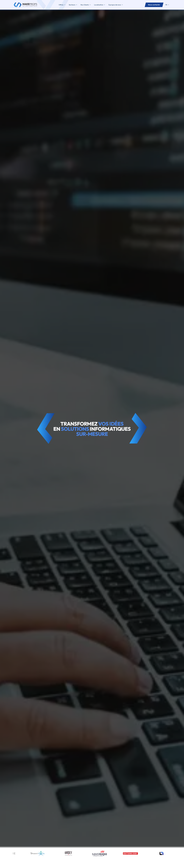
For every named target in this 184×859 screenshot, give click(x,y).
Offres (61, 5)
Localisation (98, 5)
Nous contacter (154, 5)
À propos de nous (115, 5)
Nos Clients (85, 5)
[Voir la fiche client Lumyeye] (86, 853)
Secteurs (72, 5)
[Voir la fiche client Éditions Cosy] (24, 853)
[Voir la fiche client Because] (117, 853)
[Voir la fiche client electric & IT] (148, 853)
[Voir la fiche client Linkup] (55, 853)
